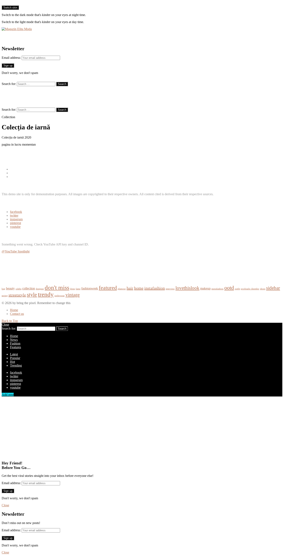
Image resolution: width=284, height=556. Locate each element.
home (138, 288)
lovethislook (187, 288)
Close (5, 324)
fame (78, 289)
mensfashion (217, 289)
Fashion (15, 169)
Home (14, 310)
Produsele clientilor (22, 176)
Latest (14, 354)
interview (170, 289)
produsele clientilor (250, 289)
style (32, 295)
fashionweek (89, 288)
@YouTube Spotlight (16, 251)
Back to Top (10, 321)
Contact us (17, 313)
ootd (229, 288)
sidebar (273, 288)
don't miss (57, 287)
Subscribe (8, 258)
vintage (72, 294)
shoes (262, 289)
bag (3, 289)
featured (108, 288)
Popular (15, 358)
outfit (237, 289)
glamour (122, 289)
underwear (59, 296)
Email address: (12, 57)
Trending (16, 365)
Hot (12, 361)
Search (62, 84)
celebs (18, 289)
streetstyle (17, 295)
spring (5, 296)
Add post (8, 394)
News (14, 173)
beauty (10, 288)
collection (28, 288)
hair (130, 288)
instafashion (154, 288)
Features (15, 347)
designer (40, 289)
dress (72, 289)
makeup (205, 288)
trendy (46, 294)
